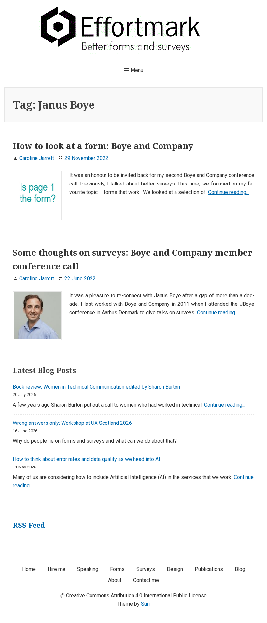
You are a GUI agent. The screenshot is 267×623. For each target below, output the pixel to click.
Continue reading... (224, 405)
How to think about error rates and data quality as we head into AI (86, 459)
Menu (136, 70)
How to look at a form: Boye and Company (103, 146)
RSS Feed (29, 525)
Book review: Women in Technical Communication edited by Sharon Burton (96, 387)
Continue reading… (228, 192)
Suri (145, 604)
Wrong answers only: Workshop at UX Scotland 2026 (72, 423)
